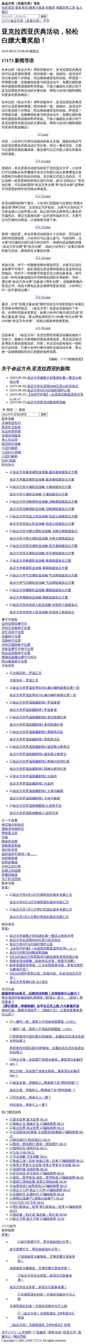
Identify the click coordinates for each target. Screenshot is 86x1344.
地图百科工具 (65, 7)
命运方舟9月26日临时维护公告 (48, 390)
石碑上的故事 (11, 870)
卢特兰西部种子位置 (16, 644)
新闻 (22, 409)
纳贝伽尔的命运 (13, 824)
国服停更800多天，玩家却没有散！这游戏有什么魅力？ (41, 993)
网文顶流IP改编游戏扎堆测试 (22, 997)
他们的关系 (10, 849)
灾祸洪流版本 (11, 435)
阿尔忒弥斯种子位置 (16, 653)
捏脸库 (50, 7)
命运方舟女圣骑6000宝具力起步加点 (52, 386)
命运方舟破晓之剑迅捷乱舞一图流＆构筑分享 (42, 936)
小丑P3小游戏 (11, 452)
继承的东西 (10, 841)
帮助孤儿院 (10, 833)
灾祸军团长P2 (11, 423)
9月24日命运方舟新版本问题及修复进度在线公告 (44, 956)
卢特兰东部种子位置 (16, 628)
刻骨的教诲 (10, 862)
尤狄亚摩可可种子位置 (18, 649)
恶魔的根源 (10, 875)
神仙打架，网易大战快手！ (21, 1010)
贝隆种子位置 (11, 640)
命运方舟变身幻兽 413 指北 (29, 982)
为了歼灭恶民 (11, 879)
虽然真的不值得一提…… (19, 854)
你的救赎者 (10, 858)
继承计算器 (37, 7)
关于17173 (9, 1332)
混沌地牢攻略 (11, 444)
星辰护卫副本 (11, 427)
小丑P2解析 (10, 448)
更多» (6, 887)
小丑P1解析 (10, 456)
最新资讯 (21, 7)
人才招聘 (24, 1332)
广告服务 (39, 1332)
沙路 (5, 837)
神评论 (34, 51)
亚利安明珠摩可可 (14, 623)
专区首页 (8, 7)
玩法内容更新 (11, 431)
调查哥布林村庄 (13, 829)
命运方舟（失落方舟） (26, 21)
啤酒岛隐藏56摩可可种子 (19, 657)
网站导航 (19, 1336)
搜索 (43, 16)
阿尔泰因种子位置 (14, 661)
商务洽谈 (54, 1332)
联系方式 (69, 1332)
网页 (10, 409)
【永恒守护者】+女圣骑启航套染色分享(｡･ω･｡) (43, 948)
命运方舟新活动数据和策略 (46, 402)
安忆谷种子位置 (13, 632)
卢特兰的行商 (11, 866)
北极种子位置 (11, 636)
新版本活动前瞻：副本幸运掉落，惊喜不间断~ (42, 961)
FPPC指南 (9, 460)
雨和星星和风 (11, 845)
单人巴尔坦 (10, 439)
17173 (6, 21)
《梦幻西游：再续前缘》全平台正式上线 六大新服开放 (40, 1006)
